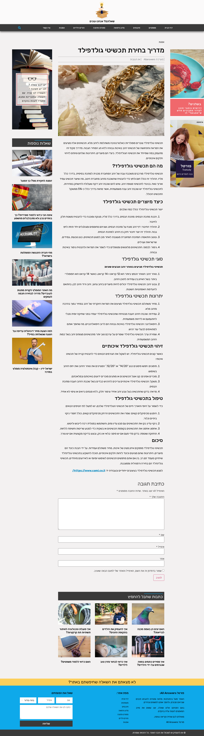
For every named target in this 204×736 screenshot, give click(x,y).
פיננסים (136, 28)
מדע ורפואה (119, 28)
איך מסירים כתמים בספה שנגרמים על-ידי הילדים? (150, 663)
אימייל (160, 547)
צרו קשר (46, 28)
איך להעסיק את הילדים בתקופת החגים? (114, 630)
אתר (162, 559)
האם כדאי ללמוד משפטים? (76, 661)
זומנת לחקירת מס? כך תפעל (36, 180)
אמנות (62, 28)
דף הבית (169, 28)
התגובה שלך (156, 497)
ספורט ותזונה (99, 28)
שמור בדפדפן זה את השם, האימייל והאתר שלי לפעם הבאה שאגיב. (128, 571)
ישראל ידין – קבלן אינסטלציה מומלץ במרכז (32, 370)
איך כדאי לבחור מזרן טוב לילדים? (113, 663)
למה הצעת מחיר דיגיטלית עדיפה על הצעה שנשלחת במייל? (32, 332)
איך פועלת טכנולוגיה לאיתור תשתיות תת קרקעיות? (75, 630)
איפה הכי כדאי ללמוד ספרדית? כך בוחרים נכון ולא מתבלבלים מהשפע (33, 216)
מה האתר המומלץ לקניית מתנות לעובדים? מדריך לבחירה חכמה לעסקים (34, 293)
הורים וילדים (79, 28)
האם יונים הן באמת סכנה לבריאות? (150, 630)
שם (161, 535)
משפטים (152, 28)
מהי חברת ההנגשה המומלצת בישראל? (36, 254)
